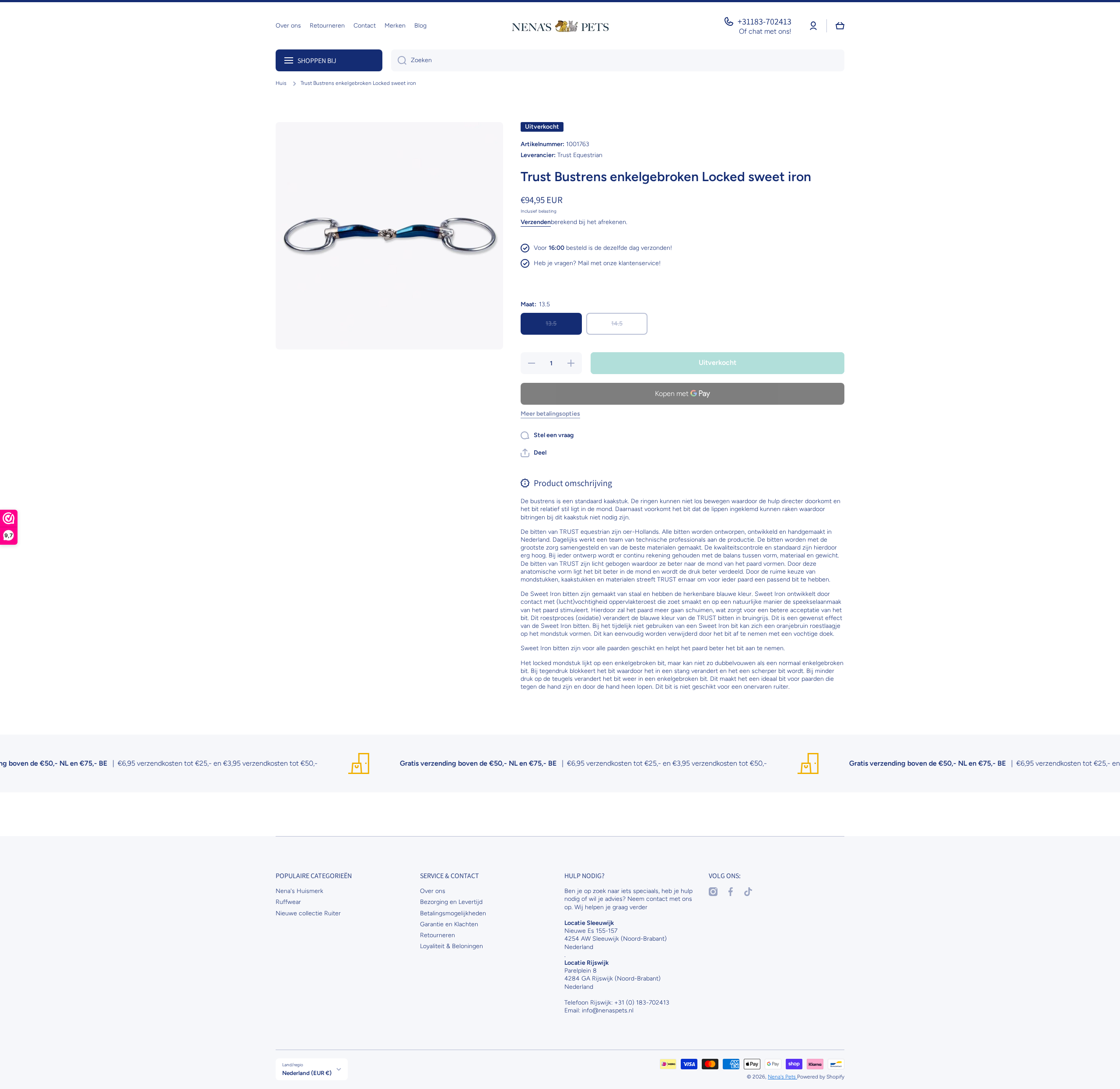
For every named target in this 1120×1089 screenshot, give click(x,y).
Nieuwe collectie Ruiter (308, 913)
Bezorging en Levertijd (451, 902)
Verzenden (536, 222)
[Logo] (560, 26)
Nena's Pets (782, 1077)
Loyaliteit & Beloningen (451, 946)
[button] (533, 452)
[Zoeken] (398, 60)
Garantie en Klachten (449, 924)
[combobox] (617, 60)
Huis (281, 83)
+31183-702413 (764, 21)
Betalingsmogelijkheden (453, 913)
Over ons (432, 891)
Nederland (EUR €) (307, 1072)
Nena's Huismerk (299, 891)
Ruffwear (288, 902)
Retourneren (437, 935)
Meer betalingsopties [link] (550, 413)
